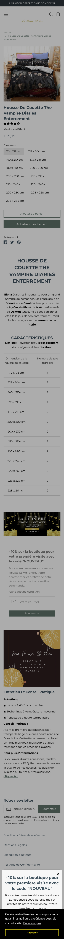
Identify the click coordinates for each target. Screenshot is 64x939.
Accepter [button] (32, 932)
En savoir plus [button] (32, 923)
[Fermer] (58, 874)
